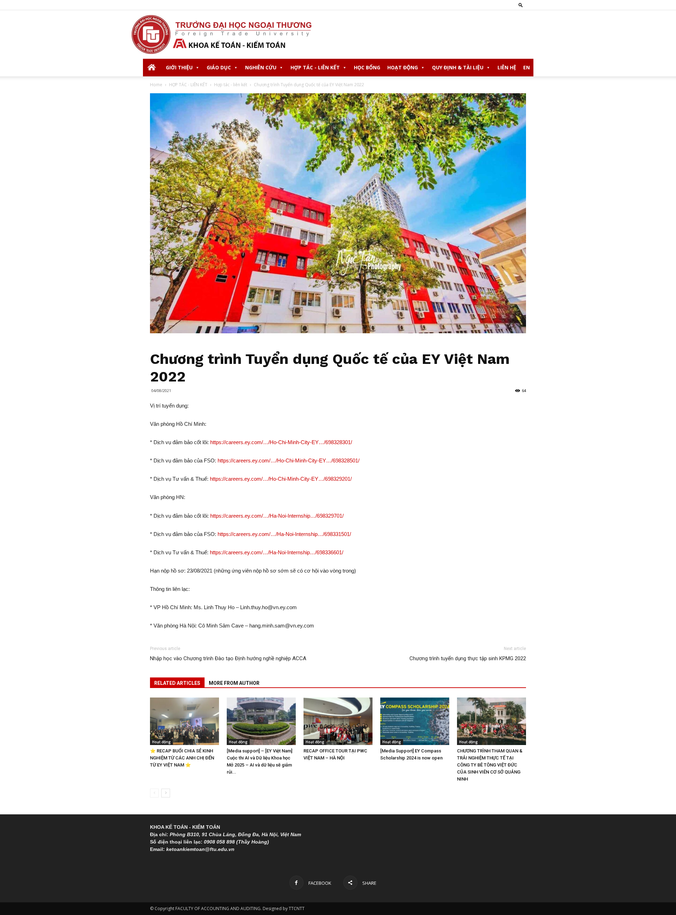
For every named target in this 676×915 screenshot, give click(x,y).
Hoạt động (161, 741)
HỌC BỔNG (367, 67)
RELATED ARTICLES (177, 683)
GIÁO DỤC (219, 67)
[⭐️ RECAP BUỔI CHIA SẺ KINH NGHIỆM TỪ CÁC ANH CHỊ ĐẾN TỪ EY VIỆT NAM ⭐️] (184, 721)
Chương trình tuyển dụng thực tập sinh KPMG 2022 (467, 658)
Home (156, 85)
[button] (520, 4)
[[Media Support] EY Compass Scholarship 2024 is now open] (414, 721)
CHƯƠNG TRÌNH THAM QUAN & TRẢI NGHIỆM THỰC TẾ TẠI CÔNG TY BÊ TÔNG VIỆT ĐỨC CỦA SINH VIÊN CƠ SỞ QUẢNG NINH (489, 765)
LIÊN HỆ (506, 67)
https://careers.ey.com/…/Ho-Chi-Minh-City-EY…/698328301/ (281, 442)
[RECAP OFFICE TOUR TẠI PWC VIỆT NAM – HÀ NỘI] (338, 721)
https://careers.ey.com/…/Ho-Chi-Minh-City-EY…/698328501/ (288, 460)
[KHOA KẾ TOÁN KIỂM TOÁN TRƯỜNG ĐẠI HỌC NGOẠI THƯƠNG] (338, 34)
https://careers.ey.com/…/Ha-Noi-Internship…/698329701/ (277, 516)
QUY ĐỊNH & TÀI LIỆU (457, 67)
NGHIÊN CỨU (260, 67)
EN (526, 67)
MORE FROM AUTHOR (234, 683)
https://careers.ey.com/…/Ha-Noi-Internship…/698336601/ (276, 552)
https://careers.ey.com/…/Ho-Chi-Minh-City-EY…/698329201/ (281, 479)
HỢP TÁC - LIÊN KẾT (315, 67)
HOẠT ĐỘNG (402, 67)
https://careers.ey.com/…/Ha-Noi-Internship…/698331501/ (284, 534)
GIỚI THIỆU (179, 67)
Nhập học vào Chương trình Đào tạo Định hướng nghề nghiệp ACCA (228, 658)
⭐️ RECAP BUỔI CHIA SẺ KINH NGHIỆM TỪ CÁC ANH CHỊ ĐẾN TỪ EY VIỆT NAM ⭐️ (182, 758)
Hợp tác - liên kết (230, 85)
